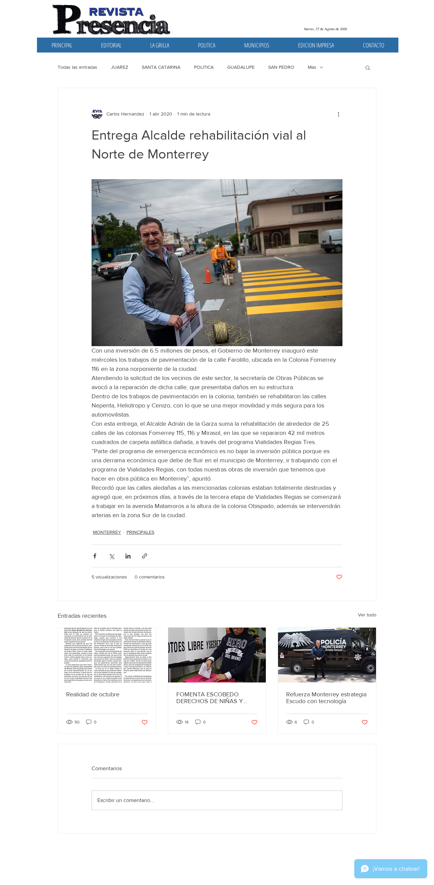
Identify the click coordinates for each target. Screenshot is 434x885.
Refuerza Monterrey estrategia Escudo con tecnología (326, 697)
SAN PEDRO (281, 67)
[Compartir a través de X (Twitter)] (111, 556)
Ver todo (367, 614)
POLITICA (204, 67)
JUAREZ (119, 67)
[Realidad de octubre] (107, 655)
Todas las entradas (77, 67)
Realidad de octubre (92, 694)
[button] (367, 67)
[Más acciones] (338, 114)
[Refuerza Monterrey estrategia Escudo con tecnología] (327, 655)
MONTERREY (107, 532)
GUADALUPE (241, 67)
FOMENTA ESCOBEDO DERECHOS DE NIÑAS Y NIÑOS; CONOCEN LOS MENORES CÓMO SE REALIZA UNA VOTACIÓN (211, 697)
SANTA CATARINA (161, 67)
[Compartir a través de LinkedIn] (128, 556)
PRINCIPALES (140, 532)
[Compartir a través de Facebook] (95, 556)
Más (312, 67)
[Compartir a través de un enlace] (144, 556)
